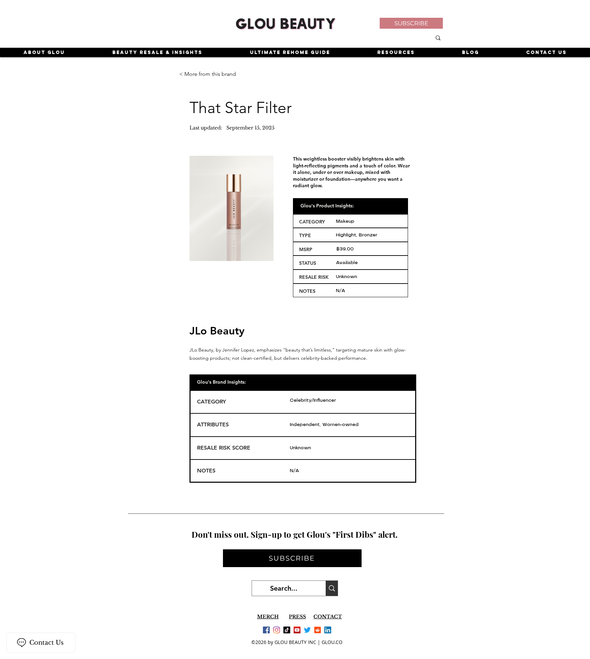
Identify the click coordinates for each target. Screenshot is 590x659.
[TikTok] (286, 630)
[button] (411, 23)
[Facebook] (266, 630)
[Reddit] (317, 630)
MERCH (268, 617)
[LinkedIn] (327, 630)
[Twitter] (307, 630)
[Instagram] (276, 630)
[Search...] (332, 588)
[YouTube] (297, 630)
